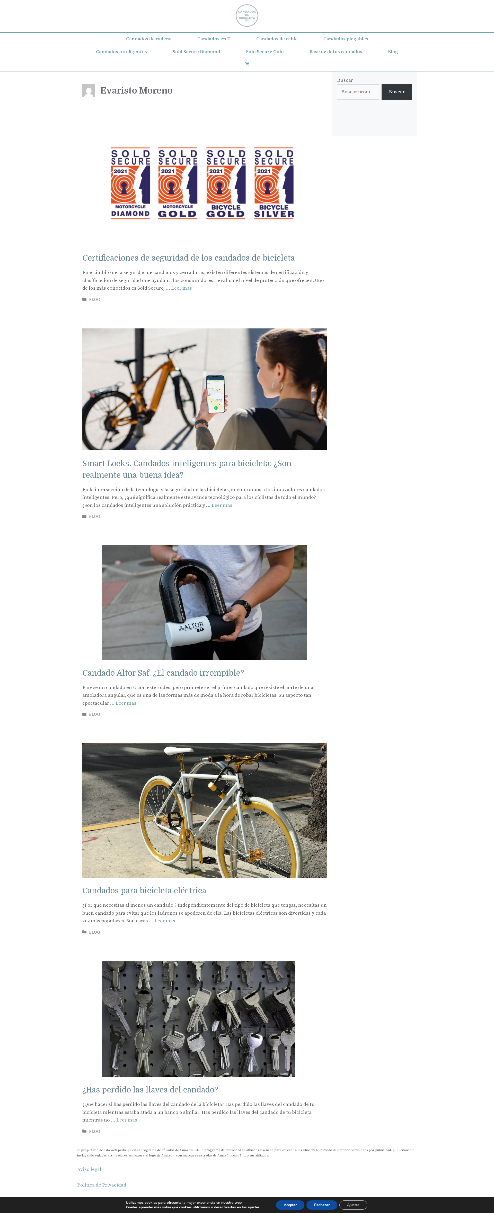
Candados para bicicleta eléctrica (144, 890)
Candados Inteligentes (121, 52)
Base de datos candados (336, 52)
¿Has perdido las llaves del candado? (150, 1090)
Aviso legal (89, 1169)
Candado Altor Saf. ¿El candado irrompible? (163, 673)
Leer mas (181, 288)
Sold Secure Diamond (196, 52)
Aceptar (290, 1204)
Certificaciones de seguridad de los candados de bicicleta (188, 258)
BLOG (94, 299)
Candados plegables (345, 39)
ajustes (254, 1207)
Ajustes (353, 1204)
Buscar (345, 80)
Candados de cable (277, 39)
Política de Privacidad (101, 1185)
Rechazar (322, 1204)
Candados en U (214, 39)
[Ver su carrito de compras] (247, 64)
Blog (393, 52)
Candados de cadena (149, 39)
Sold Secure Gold (265, 52)
